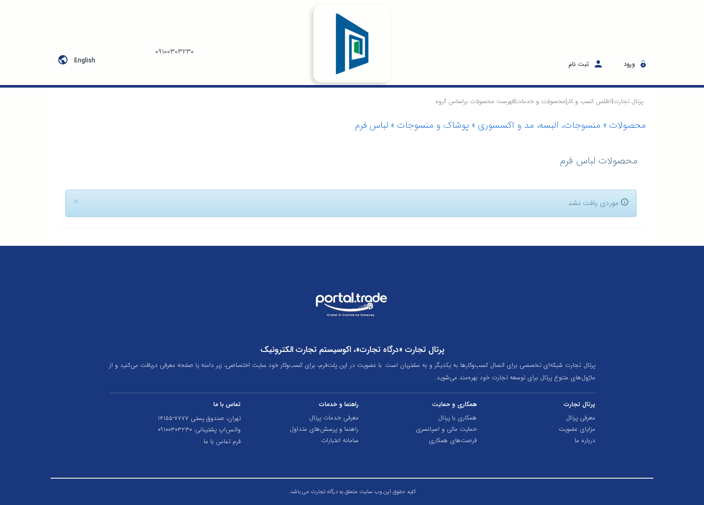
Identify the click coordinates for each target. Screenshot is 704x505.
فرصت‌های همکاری (453, 440)
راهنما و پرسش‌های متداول (324, 429)
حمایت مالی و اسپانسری (446, 429)
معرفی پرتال (580, 418)
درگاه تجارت (323, 491)
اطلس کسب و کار (589, 101)
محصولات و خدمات (540, 101)
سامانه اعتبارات (340, 440)
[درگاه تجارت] (352, 43)
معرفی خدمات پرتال (334, 418)
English (84, 60)
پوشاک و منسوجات (433, 125)
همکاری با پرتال (457, 418)
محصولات (627, 125)
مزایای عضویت (577, 429)
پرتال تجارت (628, 101)
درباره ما (585, 440)
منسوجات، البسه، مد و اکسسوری (539, 125)
